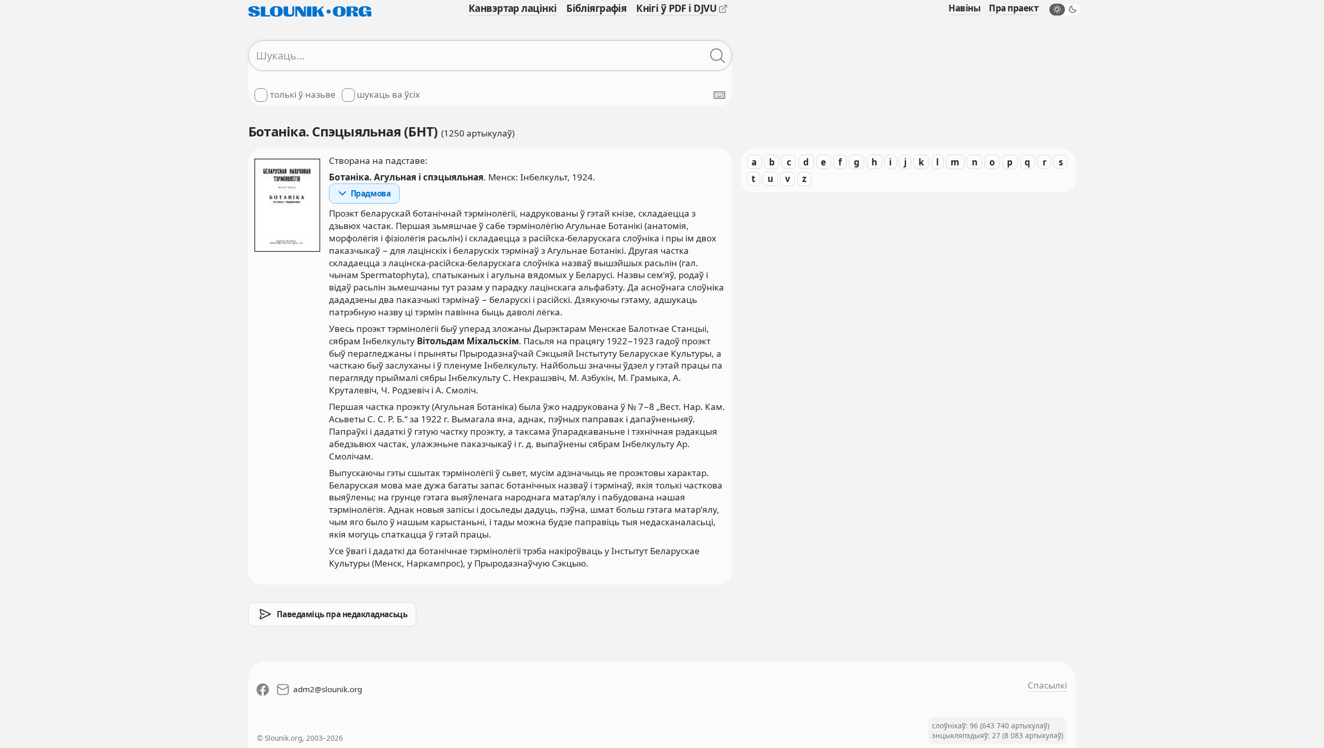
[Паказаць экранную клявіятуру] (719, 95)
